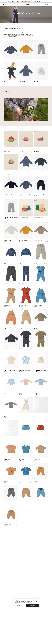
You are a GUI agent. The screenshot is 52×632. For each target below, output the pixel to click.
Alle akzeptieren (32, 605)
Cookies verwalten (19, 605)
